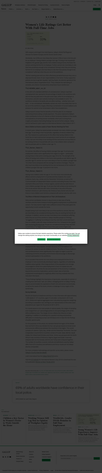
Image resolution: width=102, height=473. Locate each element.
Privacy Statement (73, 235)
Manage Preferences (54, 239)
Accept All (41, 239)
